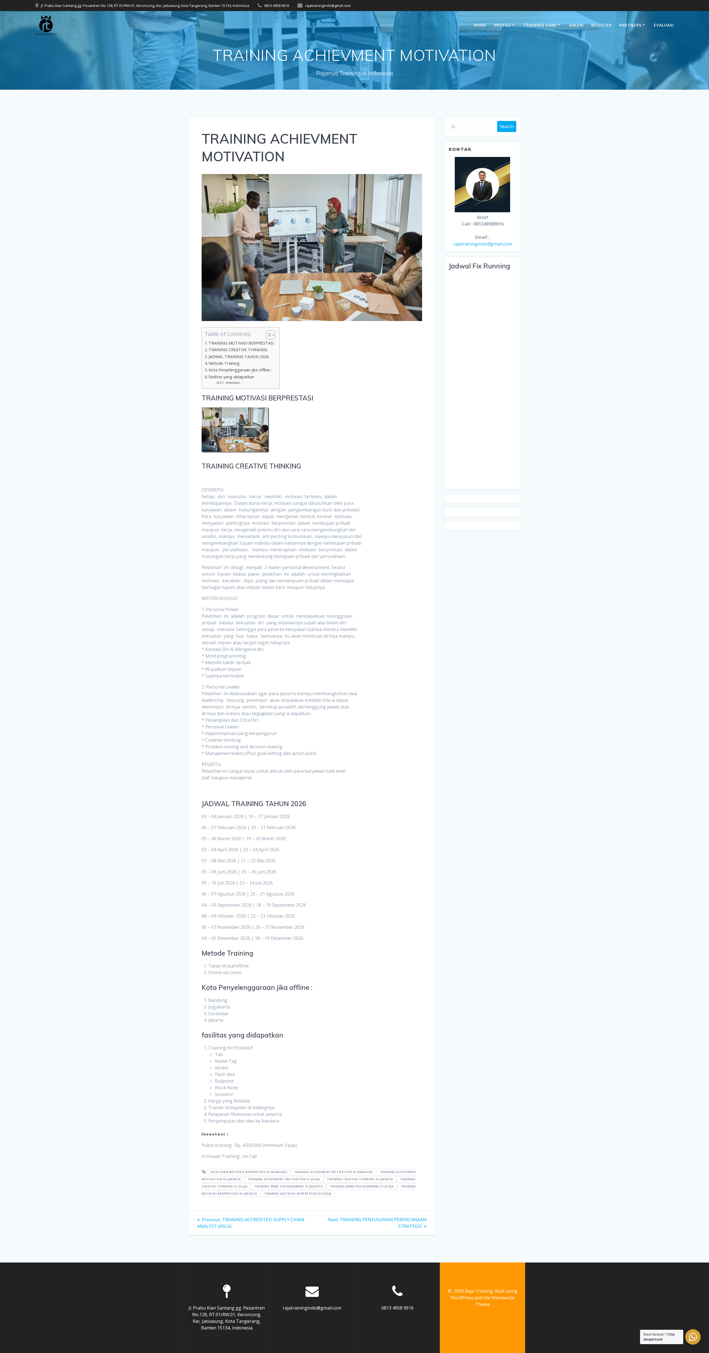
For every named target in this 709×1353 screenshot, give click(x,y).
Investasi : (233, 383)
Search (507, 126)
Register (601, 25)
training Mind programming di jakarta (288, 1187)
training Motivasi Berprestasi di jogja (298, 1194)
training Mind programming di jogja (362, 1187)
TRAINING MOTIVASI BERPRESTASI (241, 343)
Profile (502, 25)
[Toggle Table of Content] (267, 335)
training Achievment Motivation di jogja (284, 1179)
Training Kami (540, 25)
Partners (630, 25)
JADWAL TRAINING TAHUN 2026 (239, 356)
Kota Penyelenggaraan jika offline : (240, 369)
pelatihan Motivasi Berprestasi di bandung (248, 1172)
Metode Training (224, 363)
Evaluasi (664, 25)
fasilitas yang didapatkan (231, 376)
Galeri (576, 25)
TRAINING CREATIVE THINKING (238, 349)
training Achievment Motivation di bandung (333, 1172)
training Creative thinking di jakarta (360, 1179)
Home (480, 25)
